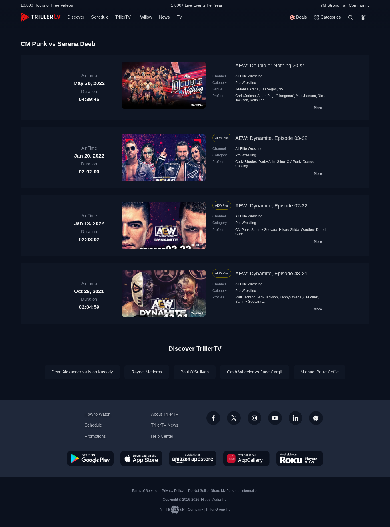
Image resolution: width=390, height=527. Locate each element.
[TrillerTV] (41, 17)
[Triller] (316, 418)
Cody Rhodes (246, 162)
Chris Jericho (245, 96)
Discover (75, 17)
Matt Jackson (306, 96)
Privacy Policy (173, 491)
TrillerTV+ (124, 17)
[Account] (363, 17)
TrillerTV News (164, 425)
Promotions (95, 436)
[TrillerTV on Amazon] (192, 458)
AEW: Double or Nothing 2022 (269, 65)
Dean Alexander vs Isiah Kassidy (82, 371)
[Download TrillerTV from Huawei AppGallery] (246, 458)
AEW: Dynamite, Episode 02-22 (271, 206)
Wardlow (307, 230)
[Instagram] (254, 418)
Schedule (99, 17)
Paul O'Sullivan (194, 371)
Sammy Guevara (264, 230)
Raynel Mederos (146, 371)
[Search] (350, 17)
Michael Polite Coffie (320, 371)
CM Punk (294, 162)
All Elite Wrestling (248, 76)
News (164, 17)
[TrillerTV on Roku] (299, 458)
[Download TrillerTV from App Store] (141, 458)
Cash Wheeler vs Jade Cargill (254, 371)
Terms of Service (144, 491)
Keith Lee (257, 100)
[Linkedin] (295, 418)
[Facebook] (213, 418)
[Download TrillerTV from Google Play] (90, 458)
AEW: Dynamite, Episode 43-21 (271, 273)
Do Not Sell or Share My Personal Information (223, 491)
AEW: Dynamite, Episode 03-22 (271, 138)
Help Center (162, 436)
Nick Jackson (267, 297)
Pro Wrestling (245, 83)
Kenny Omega (291, 297)
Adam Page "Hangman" (275, 96)
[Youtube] (275, 418)
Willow (146, 17)
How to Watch (97, 414)
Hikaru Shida (289, 230)
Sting (281, 162)
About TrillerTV (164, 414)
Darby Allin (266, 162)
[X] (234, 418)
